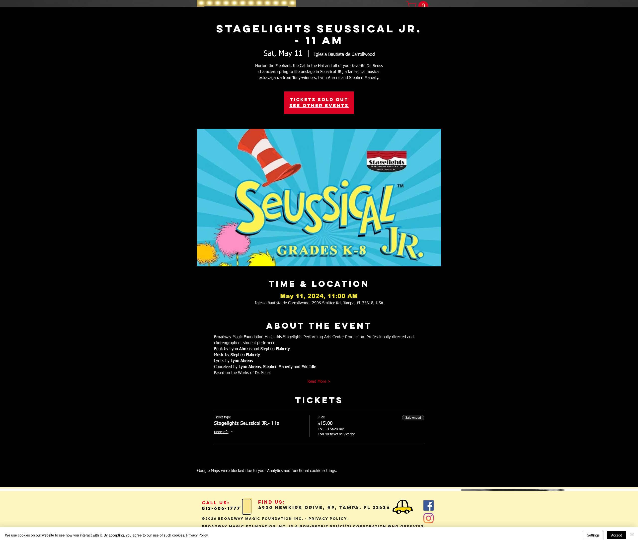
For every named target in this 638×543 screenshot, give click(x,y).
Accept (616, 535)
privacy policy (328, 519)
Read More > (319, 382)
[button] (418, 6)
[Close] (632, 535)
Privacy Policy (197, 535)
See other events (319, 105)
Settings (593, 535)
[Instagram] (428, 518)
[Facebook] (428, 505)
